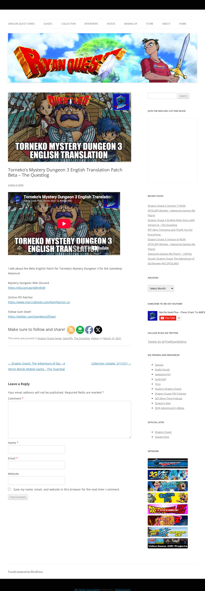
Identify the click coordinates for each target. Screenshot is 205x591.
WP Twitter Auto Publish (87, 589)
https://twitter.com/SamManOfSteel (32, 316)
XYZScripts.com (123, 589)
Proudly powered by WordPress (25, 571)
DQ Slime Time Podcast (168, 398)
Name (13, 443)
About (166, 23)
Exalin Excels (162, 369)
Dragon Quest (163, 432)
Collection (68, 23)
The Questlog (82, 338)
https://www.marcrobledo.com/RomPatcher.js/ (39, 302)
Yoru (158, 384)
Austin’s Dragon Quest (168, 389)
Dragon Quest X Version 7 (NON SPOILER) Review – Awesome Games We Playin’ (171, 210)
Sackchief (160, 379)
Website (13, 474)
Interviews (91, 23)
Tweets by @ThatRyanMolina (167, 341)
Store (149, 23)
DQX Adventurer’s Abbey (169, 408)
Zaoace (159, 364)
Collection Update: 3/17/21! (111, 363)
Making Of (130, 23)
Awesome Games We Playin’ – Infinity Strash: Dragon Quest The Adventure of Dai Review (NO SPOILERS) (171, 258)
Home (182, 23)
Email (13, 458)
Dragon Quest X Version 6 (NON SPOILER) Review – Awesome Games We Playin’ (171, 244)
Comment (15, 398)
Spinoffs (68, 338)
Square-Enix (162, 437)
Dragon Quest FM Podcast (170, 393)
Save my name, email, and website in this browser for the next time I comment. (66, 489)
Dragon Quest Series (21, 23)
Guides (48, 23)
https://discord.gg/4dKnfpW (26, 288)
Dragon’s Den (163, 403)
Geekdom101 (163, 374)
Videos (111, 23)
